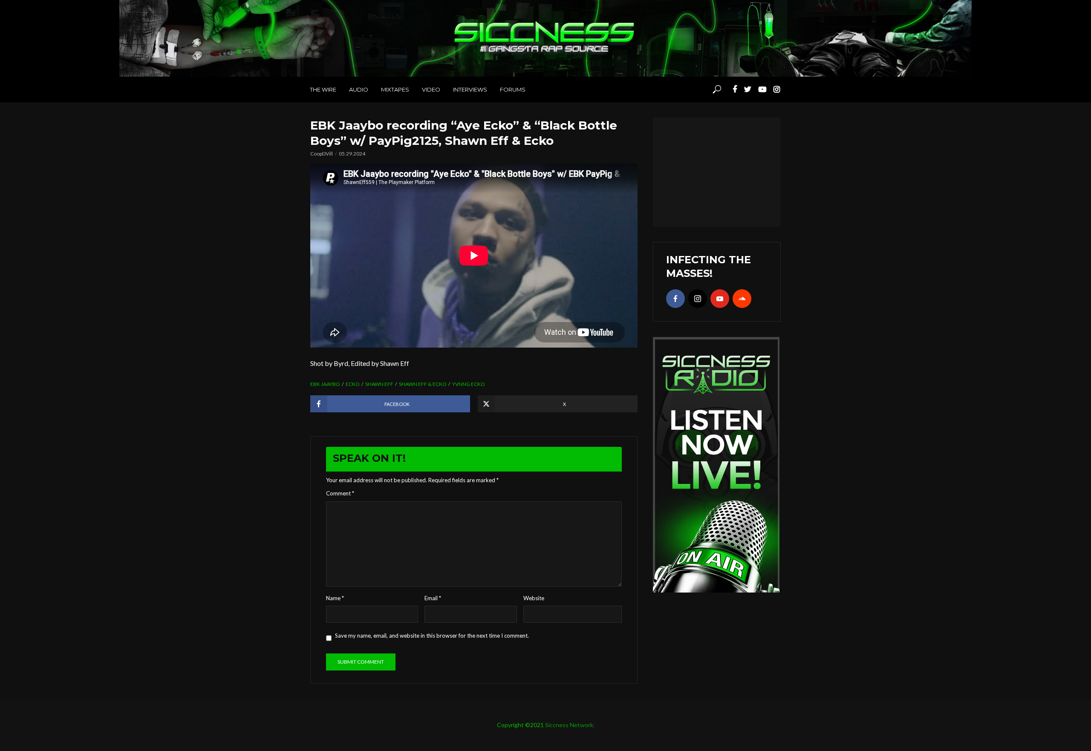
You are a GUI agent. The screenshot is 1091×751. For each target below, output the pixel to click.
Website (533, 598)
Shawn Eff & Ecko (423, 384)
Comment (340, 493)
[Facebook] (675, 298)
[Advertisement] (717, 171)
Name (335, 598)
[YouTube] (719, 298)
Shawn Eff (379, 384)
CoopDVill (321, 153)
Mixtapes (395, 89)
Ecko (353, 384)
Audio (358, 89)
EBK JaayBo (325, 384)
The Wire (323, 89)
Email (432, 598)
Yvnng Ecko (468, 384)
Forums (512, 89)
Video (431, 89)
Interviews (470, 89)
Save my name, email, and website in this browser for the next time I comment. (432, 635)
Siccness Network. (570, 724)
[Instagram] (697, 298)
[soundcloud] (742, 298)
